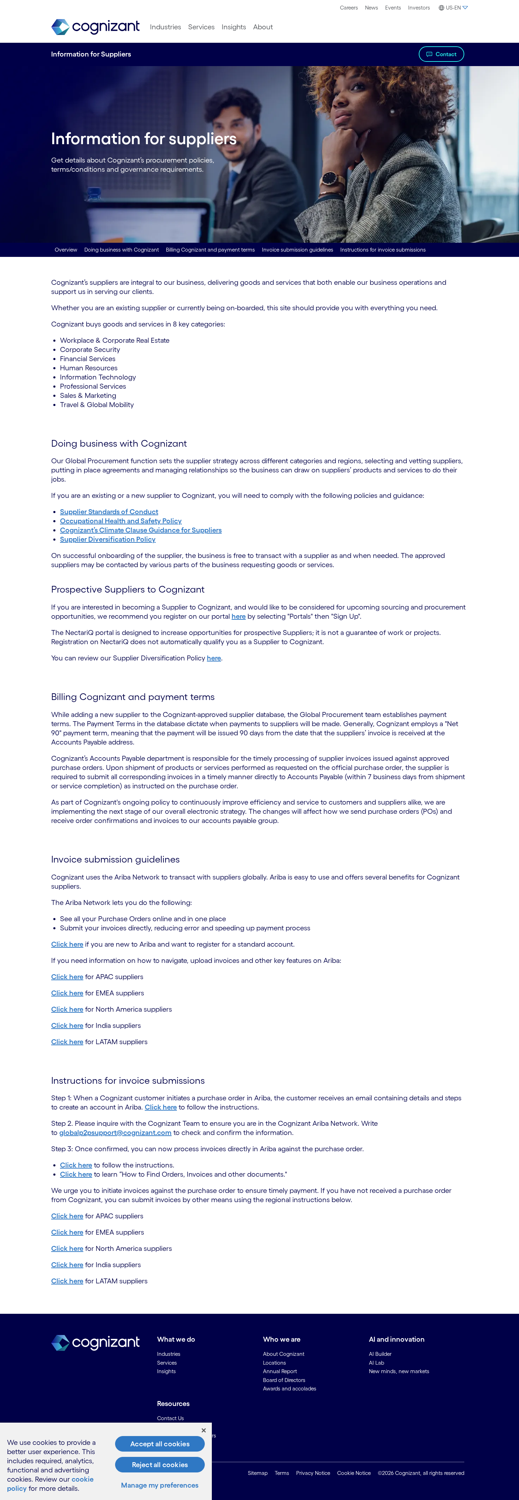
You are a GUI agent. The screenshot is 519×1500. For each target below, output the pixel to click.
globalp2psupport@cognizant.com (115, 1132)
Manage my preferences (159, 1485)
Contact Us (170, 1418)
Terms (282, 1473)
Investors (419, 8)
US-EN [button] (453, 8)
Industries (165, 27)
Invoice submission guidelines (297, 250)
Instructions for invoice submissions (383, 250)
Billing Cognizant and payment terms (210, 250)
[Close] (204, 1430)
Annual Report (280, 1371)
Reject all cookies (160, 1465)
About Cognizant (283, 1354)
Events (393, 8)
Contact (446, 54)
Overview (66, 250)
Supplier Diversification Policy (108, 539)
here (239, 616)
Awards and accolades (289, 1389)
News (371, 8)
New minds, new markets (399, 1371)
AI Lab (376, 1363)
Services (201, 27)
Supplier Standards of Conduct (109, 512)
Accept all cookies (160, 1444)
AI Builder (380, 1354)
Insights (234, 27)
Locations (274, 1363)
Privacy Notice (313, 1473)
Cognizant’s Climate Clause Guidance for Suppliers (141, 530)
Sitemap (258, 1473)
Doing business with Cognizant (121, 250)
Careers (349, 8)
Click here (67, 944)
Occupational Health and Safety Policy (121, 521)
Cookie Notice (354, 1473)
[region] (106, 1461)
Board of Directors (284, 1380)
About (263, 27)
